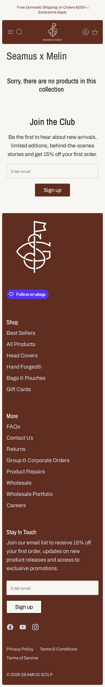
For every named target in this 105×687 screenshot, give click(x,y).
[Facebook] (10, 627)
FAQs (13, 426)
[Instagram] (35, 627)
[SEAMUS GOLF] (52, 32)
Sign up (52, 190)
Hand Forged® (23, 367)
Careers (16, 505)
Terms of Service (22, 658)
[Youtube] (22, 627)
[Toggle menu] (10, 32)
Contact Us (19, 438)
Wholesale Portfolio (29, 494)
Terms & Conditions (58, 649)
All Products (20, 344)
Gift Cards (18, 389)
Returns (16, 449)
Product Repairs (25, 471)
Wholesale (19, 483)
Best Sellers (20, 333)
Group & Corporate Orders (37, 460)
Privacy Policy (19, 649)
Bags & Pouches (26, 378)
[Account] (83, 32)
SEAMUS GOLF (36, 674)
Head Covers (22, 355)
